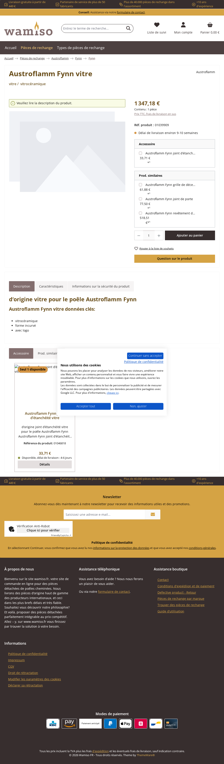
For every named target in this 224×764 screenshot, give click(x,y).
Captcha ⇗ (61, 535)
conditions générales (202, 548)
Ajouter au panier (190, 235)
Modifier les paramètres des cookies (34, 679)
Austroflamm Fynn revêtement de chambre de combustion (171, 213)
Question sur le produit (174, 258)
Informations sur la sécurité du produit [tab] (101, 286)
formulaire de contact (131, 12)
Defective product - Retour (177, 592)
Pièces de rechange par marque (181, 598)
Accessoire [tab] (21, 353)
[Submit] (152, 514)
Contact (163, 580)
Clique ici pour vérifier (43, 530)
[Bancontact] (155, 724)
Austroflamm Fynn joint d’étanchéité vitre (171, 153)
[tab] (22, 286)
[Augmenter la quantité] (159, 235)
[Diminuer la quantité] (138, 235)
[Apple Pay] (125, 724)
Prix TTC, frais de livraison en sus (155, 114)
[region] (67, 152)
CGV (11, 666)
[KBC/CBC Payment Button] (52, 724)
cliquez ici (113, 393)
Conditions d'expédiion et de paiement (186, 586)
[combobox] (92, 28)
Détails (45, 464)
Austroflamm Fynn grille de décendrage (171, 185)
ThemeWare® (146, 755)
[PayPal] (110, 724)
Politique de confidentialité (27, 654)
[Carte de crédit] (170, 724)
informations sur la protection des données (121, 548)
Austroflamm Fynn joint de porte (169, 199)
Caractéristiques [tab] (51, 286)
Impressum (16, 660)
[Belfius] (140, 724)
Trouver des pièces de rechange (181, 605)
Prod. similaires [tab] (49, 353)
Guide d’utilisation (171, 611)
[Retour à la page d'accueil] (28, 28)
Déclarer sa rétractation (25, 685)
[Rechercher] (128, 28)
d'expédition (100, 751)
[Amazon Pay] (69, 724)
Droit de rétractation (23, 673)
